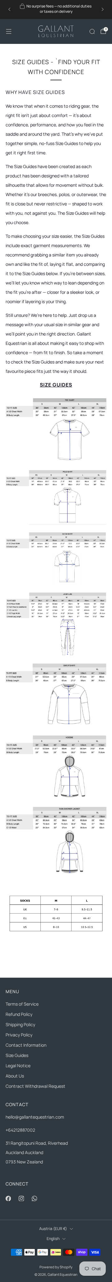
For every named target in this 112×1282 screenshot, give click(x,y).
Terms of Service (22, 1004)
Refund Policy (19, 1014)
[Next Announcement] (102, 9)
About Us (15, 1076)
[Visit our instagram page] (21, 1198)
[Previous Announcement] (9, 9)
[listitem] (56, 9)
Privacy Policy (19, 1035)
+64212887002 (20, 1130)
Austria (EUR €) (53, 1228)
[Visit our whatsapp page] (34, 1198)
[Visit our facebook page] (8, 1198)
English (53, 1238)
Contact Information (26, 1045)
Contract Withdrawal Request (35, 1086)
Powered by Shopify (56, 1267)
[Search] (92, 31)
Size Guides (17, 1055)
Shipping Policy (20, 1024)
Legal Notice (18, 1065)
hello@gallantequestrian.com (35, 1117)
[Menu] (9, 31)
